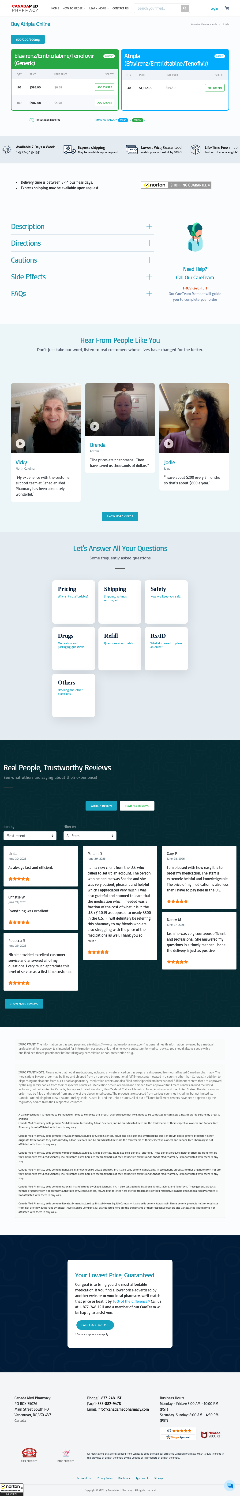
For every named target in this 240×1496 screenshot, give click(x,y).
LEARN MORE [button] (98, 8)
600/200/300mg (28, 39)
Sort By (9, 826)
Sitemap (158, 1478)
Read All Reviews (137, 805)
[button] (11, 1489)
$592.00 (35, 87)
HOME (55, 8)
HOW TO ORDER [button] (73, 8)
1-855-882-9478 (107, 1403)
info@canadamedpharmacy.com (123, 1409)
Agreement (142, 1478)
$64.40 (171, 88)
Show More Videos (120, 516)
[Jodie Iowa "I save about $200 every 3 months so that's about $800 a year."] (194, 492)
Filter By (70, 826)
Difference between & (120, 120)
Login (214, 8)
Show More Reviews (24, 1003)
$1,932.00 (145, 88)
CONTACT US (120, 8)
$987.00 (35, 103)
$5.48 (58, 103)
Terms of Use (84, 1478)
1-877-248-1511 (110, 1398)
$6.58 (58, 87)
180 (19, 103)
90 (19, 87)
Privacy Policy (105, 1478)
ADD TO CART (105, 87)
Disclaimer (124, 1478)
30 (129, 88)
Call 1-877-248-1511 (95, 1325)
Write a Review (101, 805)
